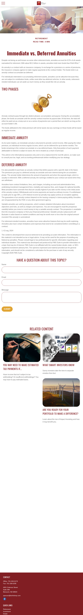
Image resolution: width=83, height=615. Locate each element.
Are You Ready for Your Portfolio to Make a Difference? (60, 411)
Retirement (7, 609)
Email (4, 277)
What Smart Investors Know (58, 365)
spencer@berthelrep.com (12, 595)
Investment (7, 611)
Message (5, 290)
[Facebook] (4, 598)
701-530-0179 (13, 581)
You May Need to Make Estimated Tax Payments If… (21, 367)
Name (4, 264)
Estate (5, 614)
